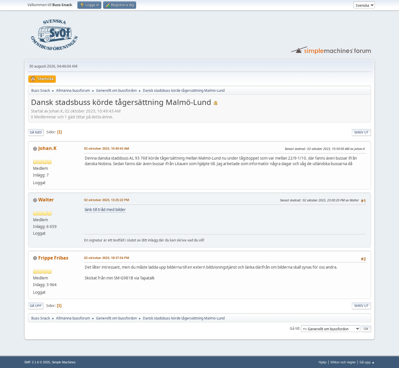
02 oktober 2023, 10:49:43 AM (106, 148)
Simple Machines (64, 362)
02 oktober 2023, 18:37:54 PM (106, 257)
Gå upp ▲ (367, 362)
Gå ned (36, 132)
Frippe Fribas (53, 258)
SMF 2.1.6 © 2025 (37, 362)
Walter (46, 199)
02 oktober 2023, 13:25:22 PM (106, 200)
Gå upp (35, 305)
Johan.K (47, 148)
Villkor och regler (343, 362)
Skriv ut (361, 132)
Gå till (294, 328)
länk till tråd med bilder (105, 209)
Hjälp (323, 362)
